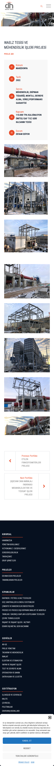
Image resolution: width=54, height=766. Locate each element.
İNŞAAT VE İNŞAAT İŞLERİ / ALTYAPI (16, 622)
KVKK (32, 762)
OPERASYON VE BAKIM (11, 673)
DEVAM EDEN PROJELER (11, 576)
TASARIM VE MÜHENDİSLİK (12, 652)
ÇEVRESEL (6, 703)
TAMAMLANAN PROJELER (12, 580)
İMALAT (5, 656)
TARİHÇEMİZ (7, 556)
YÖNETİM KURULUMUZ (10, 544)
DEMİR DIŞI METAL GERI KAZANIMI (15, 626)
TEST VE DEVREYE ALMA (11, 669)
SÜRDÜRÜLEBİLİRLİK (10, 552)
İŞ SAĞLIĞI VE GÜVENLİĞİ (12, 695)
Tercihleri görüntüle (27, 756)
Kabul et (27, 741)
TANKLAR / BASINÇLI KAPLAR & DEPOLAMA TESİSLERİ (23, 614)
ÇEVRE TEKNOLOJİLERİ (11, 618)
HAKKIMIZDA (7, 540)
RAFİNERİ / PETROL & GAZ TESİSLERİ (16, 598)
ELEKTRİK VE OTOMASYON (12, 660)
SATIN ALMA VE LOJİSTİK (12, 677)
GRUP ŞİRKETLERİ (9, 560)
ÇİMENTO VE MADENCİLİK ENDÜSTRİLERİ (18, 606)
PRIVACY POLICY (23, 762)
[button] (49, 717)
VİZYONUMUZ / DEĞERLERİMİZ (14, 548)
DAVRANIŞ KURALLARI (11, 711)
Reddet (27, 748)
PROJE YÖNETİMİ (8, 648)
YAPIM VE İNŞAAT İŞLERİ (11, 664)
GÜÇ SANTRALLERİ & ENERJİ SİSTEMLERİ (18, 602)
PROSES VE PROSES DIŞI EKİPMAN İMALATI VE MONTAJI (24, 610)
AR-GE (4, 644)
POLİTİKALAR (7, 707)
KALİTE (5, 699)
